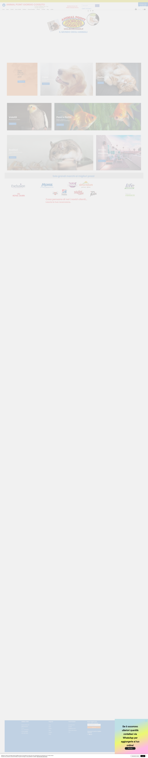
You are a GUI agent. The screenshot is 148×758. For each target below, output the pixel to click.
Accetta (143, 756)
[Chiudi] (146, 756)
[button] (146, 721)
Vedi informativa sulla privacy (42, 756)
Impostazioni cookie (135, 756)
